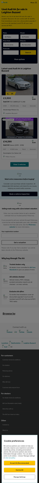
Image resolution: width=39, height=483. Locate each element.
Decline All (19, 470)
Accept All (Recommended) (19, 463)
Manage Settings (19, 477)
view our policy (10, 458)
